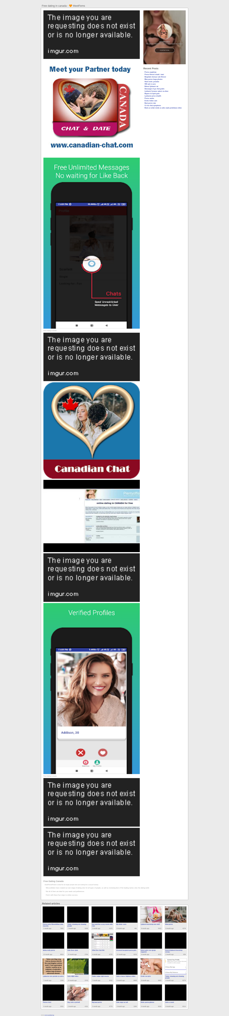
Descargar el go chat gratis (154, 89)
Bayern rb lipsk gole (152, 93)
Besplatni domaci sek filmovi (155, 77)
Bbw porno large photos (153, 79)
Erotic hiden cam (151, 101)
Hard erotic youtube (152, 82)
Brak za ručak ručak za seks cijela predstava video (163, 108)
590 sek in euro (150, 84)
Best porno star (150, 103)
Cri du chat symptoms (153, 105)
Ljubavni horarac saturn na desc (156, 91)
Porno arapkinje (150, 72)
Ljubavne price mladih (153, 96)
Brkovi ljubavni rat (151, 86)
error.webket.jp (49, 1015)
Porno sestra (149, 98)
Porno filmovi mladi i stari (154, 74)
